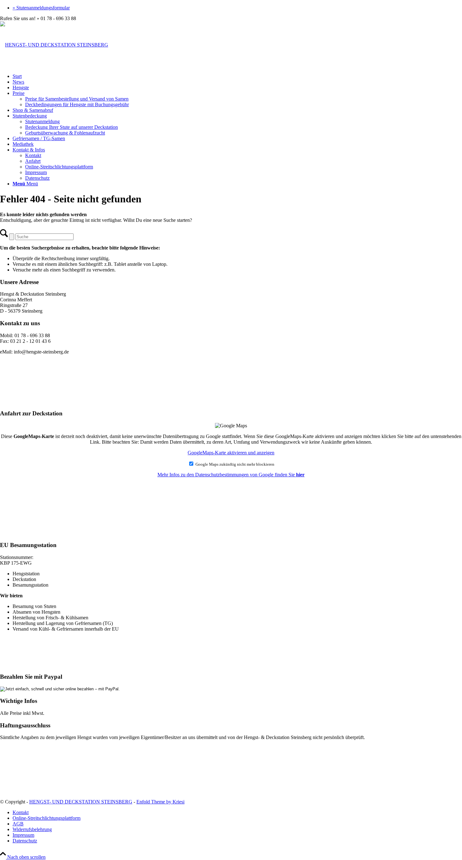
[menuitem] (237, 8)
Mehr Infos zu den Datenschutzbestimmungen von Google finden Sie (231, 474)
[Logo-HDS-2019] (54, 44)
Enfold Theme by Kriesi (160, 801)
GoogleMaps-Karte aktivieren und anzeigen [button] (231, 452)
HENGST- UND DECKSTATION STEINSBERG (80, 801)
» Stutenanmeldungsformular (41, 7)
